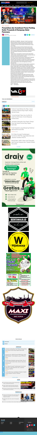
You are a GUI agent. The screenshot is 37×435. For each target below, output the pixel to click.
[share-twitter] (27, 35)
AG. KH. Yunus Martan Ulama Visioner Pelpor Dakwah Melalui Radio (15, 401)
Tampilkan (33, 101)
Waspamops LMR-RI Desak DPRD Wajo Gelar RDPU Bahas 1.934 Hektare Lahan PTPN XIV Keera (15, 356)
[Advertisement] (18, 331)
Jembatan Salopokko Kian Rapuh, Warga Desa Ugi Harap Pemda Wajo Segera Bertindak (22, 123)
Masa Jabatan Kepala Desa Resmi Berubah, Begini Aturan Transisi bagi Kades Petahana (10, 386)
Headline (2, 422)
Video (20, 423)
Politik (2, 423)
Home (2, 5)
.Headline (5, 5)
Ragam (11, 423)
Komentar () (33, 34)
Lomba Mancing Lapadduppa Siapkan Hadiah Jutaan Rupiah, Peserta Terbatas (15, 372)
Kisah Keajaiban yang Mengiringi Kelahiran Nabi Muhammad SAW (22, 128)
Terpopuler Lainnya (15, 377)
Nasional (6, 343)
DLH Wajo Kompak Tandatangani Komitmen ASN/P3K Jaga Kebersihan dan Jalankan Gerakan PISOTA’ (22, 136)
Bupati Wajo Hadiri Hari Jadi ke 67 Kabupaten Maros (11, 399)
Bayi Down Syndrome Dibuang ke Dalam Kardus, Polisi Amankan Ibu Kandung (11, 389)
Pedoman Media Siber (30, 430)
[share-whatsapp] (29, 35)
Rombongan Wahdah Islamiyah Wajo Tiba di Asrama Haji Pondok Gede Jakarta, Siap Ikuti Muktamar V (15, 362)
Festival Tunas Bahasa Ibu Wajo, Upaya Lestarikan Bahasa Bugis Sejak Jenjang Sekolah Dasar (22, 110)
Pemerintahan (27, 5)
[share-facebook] (25, 35)
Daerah (9, 5)
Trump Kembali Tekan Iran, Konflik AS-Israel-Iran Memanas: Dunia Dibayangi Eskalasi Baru (21, 117)
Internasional (17, 5)
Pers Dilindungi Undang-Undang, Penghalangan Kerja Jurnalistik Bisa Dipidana (11, 383)
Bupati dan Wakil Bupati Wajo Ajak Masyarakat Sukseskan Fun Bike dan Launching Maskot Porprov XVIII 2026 (11, 395)
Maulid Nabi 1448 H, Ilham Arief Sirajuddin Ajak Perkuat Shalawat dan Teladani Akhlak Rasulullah (23, 142)
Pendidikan (32, 5)
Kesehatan (22, 5)
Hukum (13, 5)
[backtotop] (18, 418)
